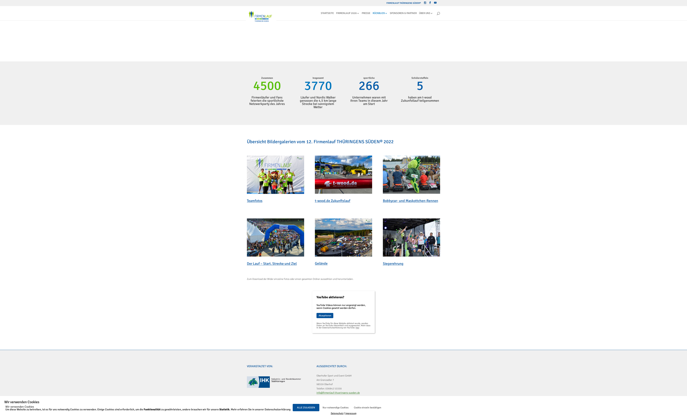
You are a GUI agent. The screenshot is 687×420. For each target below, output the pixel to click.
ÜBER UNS (424, 13)
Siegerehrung (393, 263)
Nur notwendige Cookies (336, 407)
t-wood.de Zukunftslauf (332, 201)
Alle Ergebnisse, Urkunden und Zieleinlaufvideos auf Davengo (295, 50)
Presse (366, 13)
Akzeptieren (325, 315)
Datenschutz (337, 413)
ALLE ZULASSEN (306, 407)
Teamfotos (254, 201)
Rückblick (379, 13)
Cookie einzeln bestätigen (367, 407)
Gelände (321, 263)
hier (357, 327)
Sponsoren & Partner (403, 13)
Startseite (327, 13)
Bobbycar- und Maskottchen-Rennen (410, 201)
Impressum (350, 413)
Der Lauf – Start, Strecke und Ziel (272, 263)
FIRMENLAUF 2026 (346, 13)
